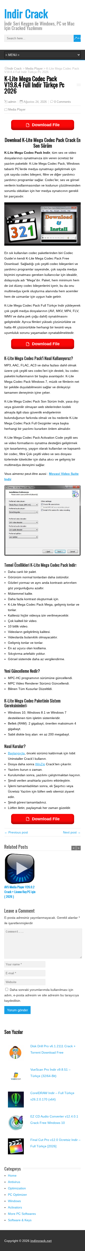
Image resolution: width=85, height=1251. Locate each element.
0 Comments (62, 101)
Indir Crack (26, 13)
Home (12, 1175)
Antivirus (14, 1182)
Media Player (16, 109)
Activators (15, 1207)
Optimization (17, 1188)
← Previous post (16, 832)
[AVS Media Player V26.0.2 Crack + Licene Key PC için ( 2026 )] (21, 868)
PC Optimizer (17, 1194)
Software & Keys (20, 1220)
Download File (46, 125)
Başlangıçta (16, 753)
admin (12, 101)
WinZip (40, 764)
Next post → (72, 832)
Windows (14, 1201)
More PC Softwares (22, 1214)
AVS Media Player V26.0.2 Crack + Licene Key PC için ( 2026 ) (19, 891)
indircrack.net (41, 1241)
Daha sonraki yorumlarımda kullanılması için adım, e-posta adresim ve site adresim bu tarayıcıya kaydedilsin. (41, 995)
